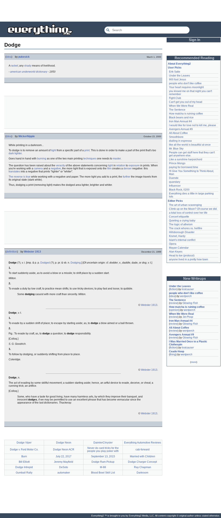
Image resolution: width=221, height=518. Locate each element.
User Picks (175, 67)
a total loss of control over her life (188, 212)
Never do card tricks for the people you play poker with (103, 449)
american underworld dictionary (28, 71)
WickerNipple (26, 136)
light (53, 150)
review (174, 303)
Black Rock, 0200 (179, 189)
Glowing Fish (190, 303)
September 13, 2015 (103, 456)
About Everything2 (179, 63)
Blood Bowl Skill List (103, 472)
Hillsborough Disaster (181, 232)
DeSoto (63, 467)
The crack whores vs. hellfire (185, 228)
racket (14, 65)
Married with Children (142, 456)
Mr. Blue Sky (176, 148)
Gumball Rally (24, 472)
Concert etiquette (179, 216)
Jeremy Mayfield (63, 461)
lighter (18, 153)
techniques (89, 158)
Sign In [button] (194, 40)
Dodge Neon (63, 442)
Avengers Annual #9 (181, 129)
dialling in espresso (180, 140)
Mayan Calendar (179, 247)
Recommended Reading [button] (194, 58)
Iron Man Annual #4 (180, 121)
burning (41, 158)
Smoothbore (176, 136)
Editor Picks (175, 200)
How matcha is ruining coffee (186, 113)
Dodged (45, 262)
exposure (134, 165)
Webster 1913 (32, 251)
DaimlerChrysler (103, 442)
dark (11, 153)
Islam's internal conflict (182, 240)
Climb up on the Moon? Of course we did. (193, 208)
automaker (63, 472)
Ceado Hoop (176, 351)
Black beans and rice (181, 117)
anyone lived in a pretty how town (188, 259)
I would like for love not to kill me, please (192, 125)
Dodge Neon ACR (63, 449)
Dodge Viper (24, 442)
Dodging (76, 262)
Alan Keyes (175, 251)
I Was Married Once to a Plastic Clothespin (188, 343)
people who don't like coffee (185, 83)
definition (11, 251)
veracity (60, 165)
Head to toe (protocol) (181, 255)
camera (38, 168)
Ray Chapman (142, 467)
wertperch (186, 296)
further (126, 176)
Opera (172, 243)
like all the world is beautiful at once (190, 144)
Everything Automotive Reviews (142, 442)
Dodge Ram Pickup (103, 461)
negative (56, 168)
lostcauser (188, 289)
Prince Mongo (177, 163)
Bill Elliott (24, 461)
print (87, 150)
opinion (174, 309)
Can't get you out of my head (185, 101)
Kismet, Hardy (177, 236)
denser (127, 168)
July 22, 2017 (63, 456)
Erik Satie (174, 71)
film (109, 168)
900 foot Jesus (177, 79)
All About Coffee (178, 133)
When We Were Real (181, 105)
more (193, 362)
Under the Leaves (179, 75)
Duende (173, 178)
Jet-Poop (188, 316)
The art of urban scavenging (185, 205)
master (117, 158)
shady (27, 65)
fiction (173, 289)
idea (8, 56)
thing (173, 354)
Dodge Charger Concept (142, 461)
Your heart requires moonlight (186, 87)
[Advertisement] (110, 11)
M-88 (103, 467)
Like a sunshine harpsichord (185, 159)
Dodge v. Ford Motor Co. (24, 449)
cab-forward (143, 449)
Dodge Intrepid (24, 467)
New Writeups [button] (194, 278)
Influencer (175, 185)
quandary (174, 181)
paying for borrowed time (183, 167)
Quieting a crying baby (182, 220)
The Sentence (177, 109)
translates (14, 171)
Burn (24, 456)
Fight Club (175, 98)
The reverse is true (19, 176)
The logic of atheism (181, 224)
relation (120, 165)
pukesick (24, 56)
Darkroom (142, 472)
